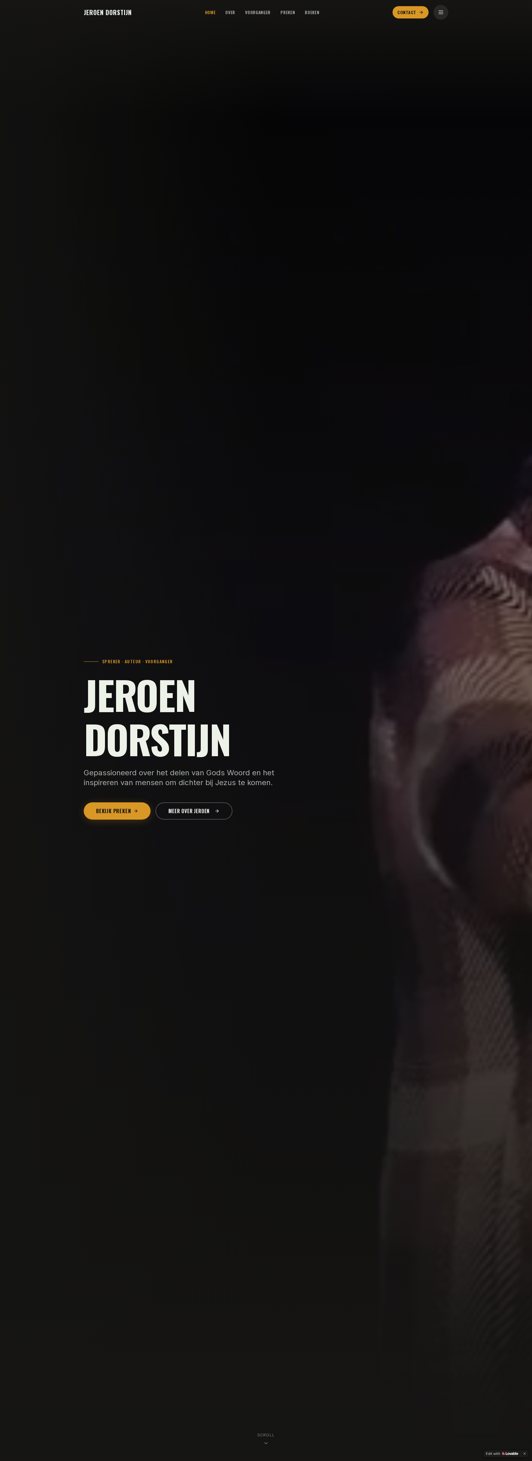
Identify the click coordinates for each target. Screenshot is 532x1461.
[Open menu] (440, 12)
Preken (287, 12)
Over (230, 12)
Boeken (312, 12)
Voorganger (258, 12)
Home (210, 12)
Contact (406, 12)
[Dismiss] (524, 1453)
